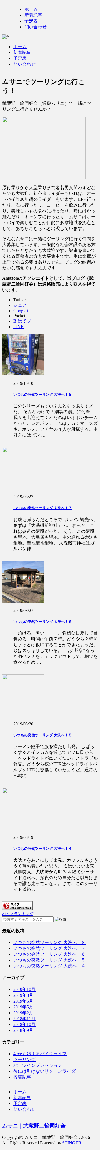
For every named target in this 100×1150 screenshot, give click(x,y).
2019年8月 (23, 995)
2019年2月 (23, 1012)
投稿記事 (22, 1077)
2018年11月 (24, 1018)
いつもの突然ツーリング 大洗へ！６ (42, 621)
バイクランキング (17, 913)
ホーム (31, 9)
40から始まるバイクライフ (40, 1053)
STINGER (71, 1143)
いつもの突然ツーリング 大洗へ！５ (42, 735)
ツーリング (24, 1059)
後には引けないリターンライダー (46, 1071)
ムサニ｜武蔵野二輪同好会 (34, 1126)
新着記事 (33, 15)
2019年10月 (24, 989)
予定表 (31, 21)
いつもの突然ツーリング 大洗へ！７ (42, 508)
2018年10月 (24, 1024)
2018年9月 (23, 1030)
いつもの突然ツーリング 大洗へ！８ (42, 394)
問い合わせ (35, 26)
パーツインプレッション (37, 1065)
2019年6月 (23, 1001)
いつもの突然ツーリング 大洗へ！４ (42, 848)
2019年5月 (23, 1007)
